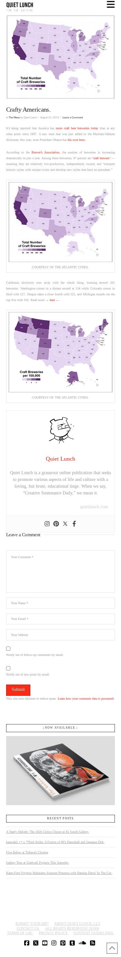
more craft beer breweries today (77, 128)
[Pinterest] (56, 524)
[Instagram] (47, 524)
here (52, 300)
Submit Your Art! (32, 923)
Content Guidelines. (94, 933)
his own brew (76, 140)
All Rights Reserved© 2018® (72, 928)
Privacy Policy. (53, 933)
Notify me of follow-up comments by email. (35, 655)
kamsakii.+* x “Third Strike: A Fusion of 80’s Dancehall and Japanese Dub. (55, 842)
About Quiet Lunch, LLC (77, 923)
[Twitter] (65, 524)
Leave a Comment (73, 117)
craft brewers (101, 158)
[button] (111, 4)
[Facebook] (74, 524)
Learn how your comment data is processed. (86, 698)
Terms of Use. (20, 933)
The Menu (14, 117)
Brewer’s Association (45, 152)
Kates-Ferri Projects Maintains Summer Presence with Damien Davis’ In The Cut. (59, 873)
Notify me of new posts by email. (28, 674)
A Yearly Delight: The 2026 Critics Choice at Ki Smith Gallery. (47, 831)
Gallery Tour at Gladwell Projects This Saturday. (37, 862)
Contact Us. (28, 928)
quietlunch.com (94, 506)
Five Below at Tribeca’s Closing (27, 852)
